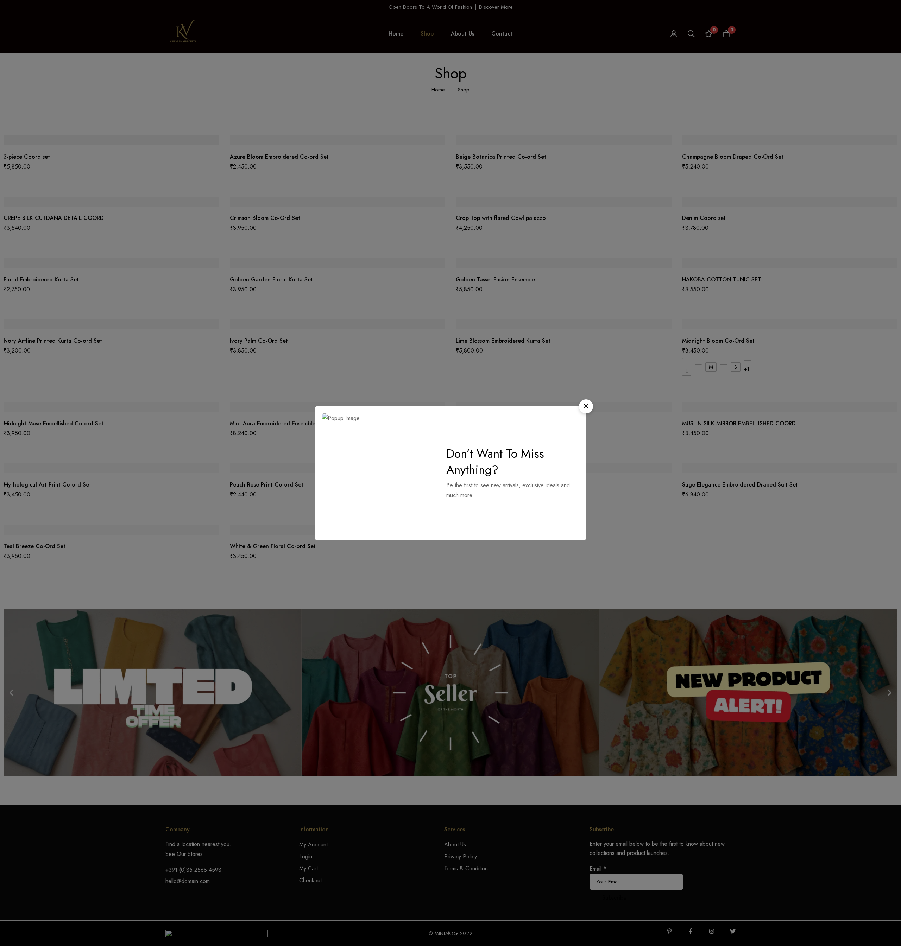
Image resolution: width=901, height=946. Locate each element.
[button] (586, 406)
